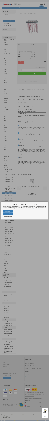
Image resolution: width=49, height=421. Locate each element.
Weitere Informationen (8, 216)
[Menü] (47, 409)
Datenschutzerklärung (32, 208)
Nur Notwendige (8, 211)
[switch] (45, 416)
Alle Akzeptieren (8, 213)
